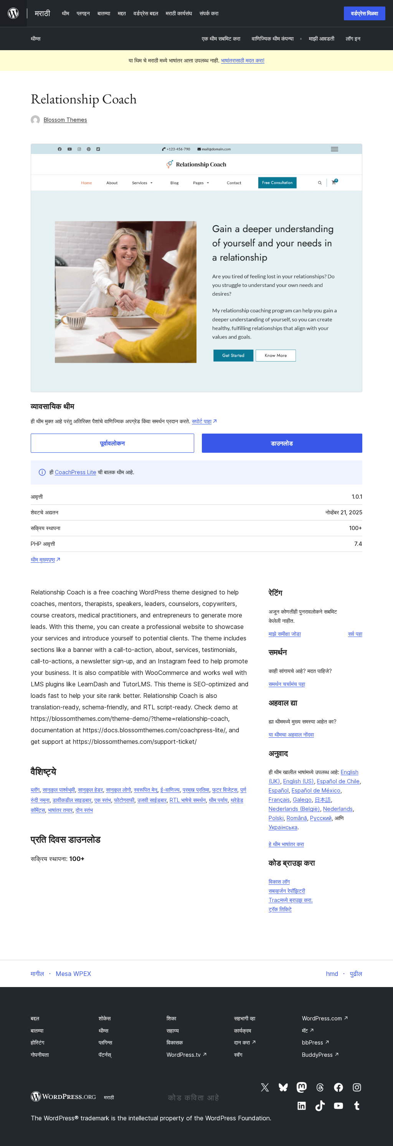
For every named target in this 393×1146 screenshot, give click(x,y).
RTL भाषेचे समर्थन (188, 800)
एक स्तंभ (102, 800)
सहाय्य (173, 1030)
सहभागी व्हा (244, 1018)
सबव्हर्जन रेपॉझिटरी (287, 890)
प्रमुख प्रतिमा (196, 789)
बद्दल (35, 1018)
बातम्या (37, 1030)
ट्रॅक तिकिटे (280, 909)
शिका (171, 1018)
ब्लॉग (35, 789)
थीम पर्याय (218, 800)
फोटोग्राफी (124, 800)
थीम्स (35, 38)
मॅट (308, 1030)
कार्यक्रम (242, 1030)
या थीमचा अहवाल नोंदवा (291, 734)
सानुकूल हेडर (90, 789)
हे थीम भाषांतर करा (286, 844)
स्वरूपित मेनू (145, 789)
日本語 (323, 799)
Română (297, 818)
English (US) (298, 781)
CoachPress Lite (75, 472)
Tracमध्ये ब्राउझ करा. (291, 900)
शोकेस (105, 1018)
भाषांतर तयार (60, 810)
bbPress (316, 1042)
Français (279, 799)
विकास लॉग (279, 881)
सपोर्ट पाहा (201, 421)
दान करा (245, 1042)
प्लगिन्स (105, 1042)
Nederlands (338, 808)
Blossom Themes (65, 119)
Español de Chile (338, 781)
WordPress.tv (187, 1054)
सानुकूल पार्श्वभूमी (59, 789)
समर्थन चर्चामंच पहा (287, 684)
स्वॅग (238, 1054)
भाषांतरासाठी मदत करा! (242, 60)
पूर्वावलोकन (112, 443)
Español (279, 790)
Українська (283, 827)
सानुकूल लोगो (118, 789)
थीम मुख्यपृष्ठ (43, 559)
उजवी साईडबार (152, 800)
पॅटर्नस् (105, 1054)
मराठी (109, 1097)
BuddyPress (320, 1054)
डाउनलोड (282, 443)
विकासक (175, 1042)
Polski (276, 818)
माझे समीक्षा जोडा (285, 633)
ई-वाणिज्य (170, 789)
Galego (302, 799)
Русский (321, 818)
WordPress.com (325, 1018)
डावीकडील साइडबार (72, 800)
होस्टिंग (37, 1042)
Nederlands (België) (294, 808)
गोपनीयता (40, 1054)
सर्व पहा (355, 633)
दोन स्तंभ (84, 810)
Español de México (316, 790)
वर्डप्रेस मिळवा (364, 13)
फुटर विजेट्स (224, 789)
